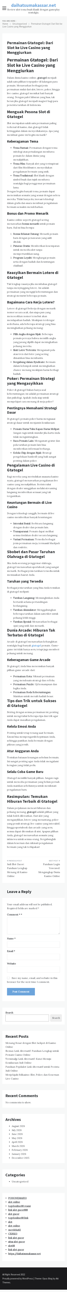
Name (11, 938)
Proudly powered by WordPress (18, 1278)
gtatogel (36, 645)
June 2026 (17, 1134)
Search (9, 1012)
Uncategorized (20, 1181)
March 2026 (18, 1146)
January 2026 (19, 1154)
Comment (13, 914)
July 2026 (17, 1130)
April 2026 (17, 1142)
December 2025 (20, 1157)
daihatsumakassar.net (33, 5)
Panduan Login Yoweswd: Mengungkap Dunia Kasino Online (49, 870)
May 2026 (17, 1138)
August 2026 (18, 1126)
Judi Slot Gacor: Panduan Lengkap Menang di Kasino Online (17, 870)
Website (11, 963)
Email (11, 951)
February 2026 (20, 1149)
